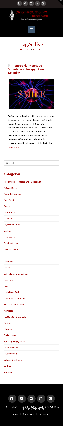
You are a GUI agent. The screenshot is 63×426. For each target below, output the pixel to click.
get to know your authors (16, 274)
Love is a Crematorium (14, 298)
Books (7, 206)
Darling (7, 230)
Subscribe (53, 407)
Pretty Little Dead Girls (15, 316)
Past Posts (38, 409)
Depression (9, 237)
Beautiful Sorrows (12, 194)
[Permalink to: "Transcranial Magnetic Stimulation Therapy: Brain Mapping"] (31, 94)
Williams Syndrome (13, 359)
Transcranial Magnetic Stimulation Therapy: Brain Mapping (26, 69)
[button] (31, 29)
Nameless (8, 310)
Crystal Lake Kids (12, 224)
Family (7, 267)
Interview (8, 280)
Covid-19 (8, 218)
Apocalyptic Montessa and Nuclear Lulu (22, 181)
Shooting (8, 329)
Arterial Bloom (10, 187)
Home (7, 407)
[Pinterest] (43, 3)
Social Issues (10, 335)
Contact (25, 409)
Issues (7, 286)
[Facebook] (19, 3)
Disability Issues (11, 249)
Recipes (7, 323)
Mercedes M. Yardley (14, 304)
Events (42, 407)
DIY (5, 255)
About (15, 407)
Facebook (8, 261)
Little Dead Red (11, 292)
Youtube (8, 372)
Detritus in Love (11, 243)
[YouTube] (31, 3)
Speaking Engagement (14, 341)
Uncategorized (11, 347)
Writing (7, 366)
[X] (25, 3)
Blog (33, 407)
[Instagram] (37, 3)
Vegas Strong (10, 353)
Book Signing (10, 200)
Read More (13, 147)
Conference (9, 212)
